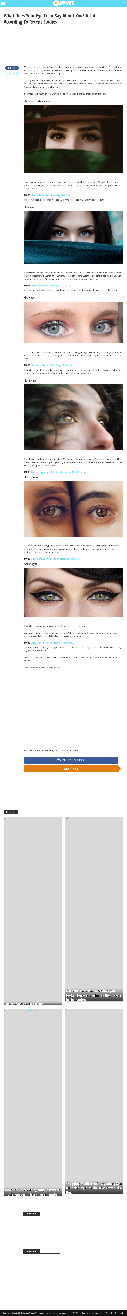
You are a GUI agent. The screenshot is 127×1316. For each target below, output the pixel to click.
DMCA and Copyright (81, 1313)
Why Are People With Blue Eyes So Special (50, 285)
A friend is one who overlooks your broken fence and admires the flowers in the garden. (93, 995)
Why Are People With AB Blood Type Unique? (52, 642)
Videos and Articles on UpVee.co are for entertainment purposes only (42, 1313)
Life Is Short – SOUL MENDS (23, 1004)
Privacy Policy (97, 1313)
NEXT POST (71, 768)
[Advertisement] (63, 45)
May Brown (13, 73)
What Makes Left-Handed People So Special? (52, 365)
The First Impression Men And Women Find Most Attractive (59, 472)
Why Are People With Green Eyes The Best (50, 195)
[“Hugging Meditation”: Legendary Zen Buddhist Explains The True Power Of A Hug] (94, 1101)
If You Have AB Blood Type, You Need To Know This (55, 558)
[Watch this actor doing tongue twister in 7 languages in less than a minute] (33, 1101)
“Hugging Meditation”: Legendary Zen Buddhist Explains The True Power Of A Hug (94, 1187)
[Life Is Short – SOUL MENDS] (33, 909)
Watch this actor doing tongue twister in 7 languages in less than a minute (31, 1192)
